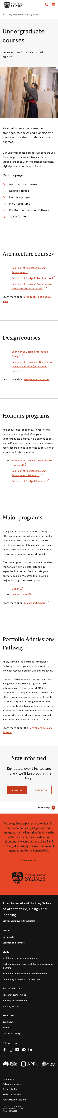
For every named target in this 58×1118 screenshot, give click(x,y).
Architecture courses (23, 184)
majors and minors (34, 602)
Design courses (19, 191)
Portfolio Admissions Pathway (29, 210)
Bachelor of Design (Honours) (28, 481)
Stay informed (18, 216)
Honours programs (21, 197)
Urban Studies (20, 594)
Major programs (19, 203)
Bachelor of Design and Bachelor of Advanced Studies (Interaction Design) (32, 366)
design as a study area (36, 379)
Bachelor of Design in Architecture (32, 278)
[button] (47, 5)
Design (15, 588)
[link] (21, 15)
